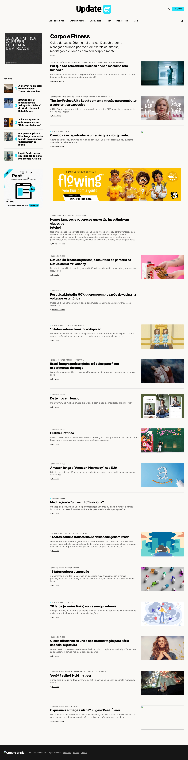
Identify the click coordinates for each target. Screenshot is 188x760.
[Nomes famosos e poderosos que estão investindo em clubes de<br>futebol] (162, 227)
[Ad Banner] (117, 184)
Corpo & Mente (74, 62)
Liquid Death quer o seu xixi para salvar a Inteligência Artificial (30, 156)
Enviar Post (67, 753)
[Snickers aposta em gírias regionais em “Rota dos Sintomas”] (8, 122)
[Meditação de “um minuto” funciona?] (162, 510)
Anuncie (76, 753)
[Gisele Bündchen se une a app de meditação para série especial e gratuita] (162, 648)
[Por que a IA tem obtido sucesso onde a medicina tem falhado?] (162, 73)
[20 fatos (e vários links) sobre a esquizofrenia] (162, 614)
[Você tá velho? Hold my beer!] (162, 683)
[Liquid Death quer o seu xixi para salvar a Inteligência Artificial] (8, 156)
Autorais (55, 62)
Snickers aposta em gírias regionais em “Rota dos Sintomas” (29, 122)
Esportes (86, 216)
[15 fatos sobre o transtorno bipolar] (162, 336)
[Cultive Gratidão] (162, 440)
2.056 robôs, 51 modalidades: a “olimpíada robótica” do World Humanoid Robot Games (29, 105)
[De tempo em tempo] (162, 406)
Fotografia (79, 360)
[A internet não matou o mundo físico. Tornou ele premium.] (8, 88)
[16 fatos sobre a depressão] (162, 579)
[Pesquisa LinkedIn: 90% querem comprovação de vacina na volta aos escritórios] (162, 302)
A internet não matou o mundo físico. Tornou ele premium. (30, 88)
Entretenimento (87, 672)
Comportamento (58, 97)
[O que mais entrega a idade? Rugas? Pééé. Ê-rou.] (162, 718)
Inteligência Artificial (114, 62)
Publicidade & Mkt (104, 97)
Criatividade (79, 325)
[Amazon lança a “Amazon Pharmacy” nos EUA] (162, 475)
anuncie (178, 9)
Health (100, 62)
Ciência (63, 62)
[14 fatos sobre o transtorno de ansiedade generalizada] (162, 544)
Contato (84, 753)
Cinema (54, 360)
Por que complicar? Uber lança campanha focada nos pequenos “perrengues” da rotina (30, 139)
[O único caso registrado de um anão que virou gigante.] (162, 143)
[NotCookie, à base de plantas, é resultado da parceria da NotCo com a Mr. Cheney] (162, 267)
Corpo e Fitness (89, 62)
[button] (169, 9)
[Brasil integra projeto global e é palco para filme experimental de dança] (162, 371)
